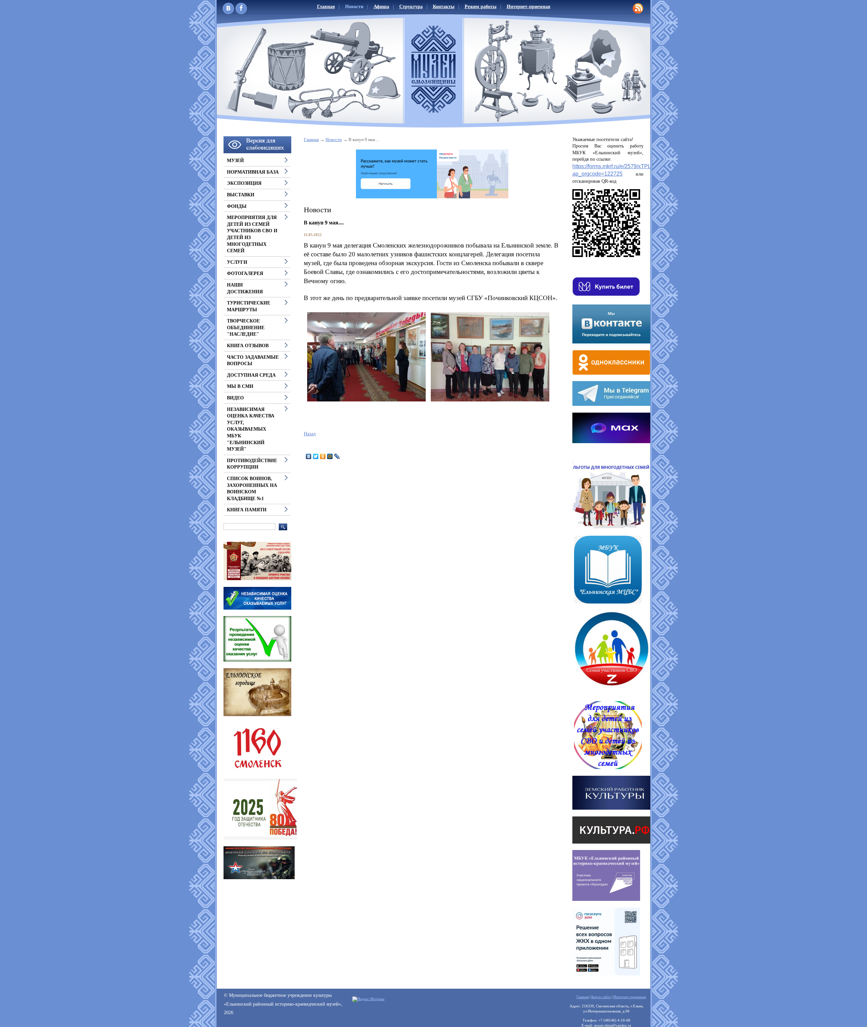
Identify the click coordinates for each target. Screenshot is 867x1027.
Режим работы (480, 6)
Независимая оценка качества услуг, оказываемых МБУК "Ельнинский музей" (250, 429)
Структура (411, 6)
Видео (235, 397)
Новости (354, 6)
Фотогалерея (245, 273)
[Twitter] (315, 456)
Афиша (381, 6)
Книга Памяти (247, 509)
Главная (326, 6)
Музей (235, 160)
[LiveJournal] (337, 456)
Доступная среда (251, 375)
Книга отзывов (248, 345)
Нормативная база (253, 172)
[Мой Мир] (330, 456)
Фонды (237, 206)
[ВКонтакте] (308, 456)
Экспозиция (244, 183)
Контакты (443, 6)
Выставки (240, 194)
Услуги (237, 262)
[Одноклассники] (322, 456)
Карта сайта (601, 997)
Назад (310, 433)
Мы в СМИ (240, 386)
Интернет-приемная (528, 6)
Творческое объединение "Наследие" (246, 327)
